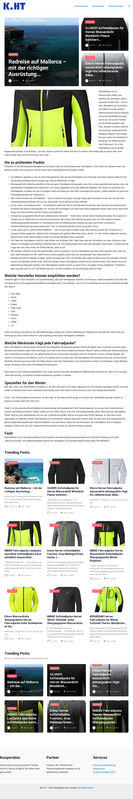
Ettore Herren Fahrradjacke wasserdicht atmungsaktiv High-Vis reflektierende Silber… (109, 491)
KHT (17, 81)
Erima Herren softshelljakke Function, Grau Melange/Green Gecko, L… (65, 554)
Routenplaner (98, 6)
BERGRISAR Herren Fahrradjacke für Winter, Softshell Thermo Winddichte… (108, 620)
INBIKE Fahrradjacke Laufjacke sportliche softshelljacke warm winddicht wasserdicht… (23, 554)
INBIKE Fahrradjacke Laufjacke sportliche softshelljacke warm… (22, 718)
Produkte (13, 54)
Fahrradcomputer (115, 6)
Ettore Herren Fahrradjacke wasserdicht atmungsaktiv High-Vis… (106, 678)
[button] (129, 6)
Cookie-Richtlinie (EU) (104, 772)
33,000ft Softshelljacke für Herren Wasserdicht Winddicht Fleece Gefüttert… (65, 491)
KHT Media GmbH (85, 788)
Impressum (99, 768)
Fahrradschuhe (81, 6)
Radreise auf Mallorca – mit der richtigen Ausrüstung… (37, 67)
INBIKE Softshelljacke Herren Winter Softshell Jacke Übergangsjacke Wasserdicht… (65, 620)
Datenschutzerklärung (104, 765)
